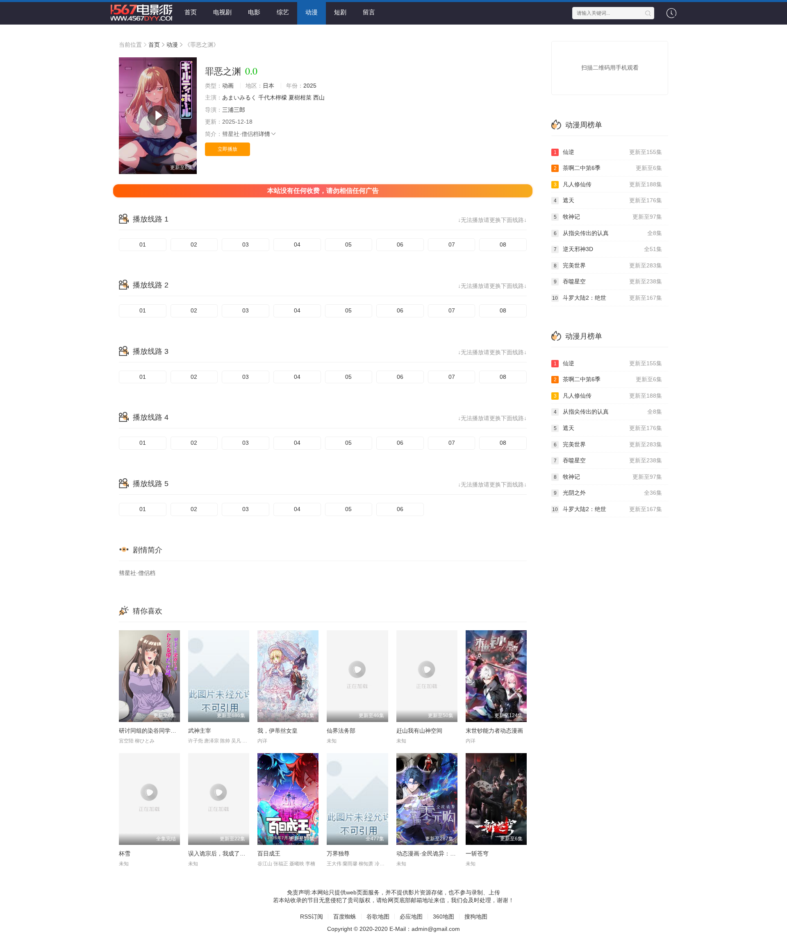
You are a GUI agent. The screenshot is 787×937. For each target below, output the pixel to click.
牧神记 (608, 216)
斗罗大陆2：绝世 (607, 297)
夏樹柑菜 (300, 97)
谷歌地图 (377, 916)
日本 (268, 85)
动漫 (311, 12)
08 (503, 244)
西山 (319, 97)
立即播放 (227, 149)
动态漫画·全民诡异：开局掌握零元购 (443, 853)
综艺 (283, 12)
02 (194, 244)
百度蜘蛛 (344, 916)
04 (297, 244)
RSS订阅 (311, 916)
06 (400, 244)
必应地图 (411, 916)
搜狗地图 (475, 916)
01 (142, 244)
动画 (228, 85)
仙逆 (608, 152)
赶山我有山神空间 (419, 730)
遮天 (608, 200)
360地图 (443, 916)
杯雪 (124, 853)
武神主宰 (199, 730)
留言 (369, 12)
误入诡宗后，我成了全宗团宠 (225, 853)
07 (451, 244)
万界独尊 (338, 853)
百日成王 (268, 853)
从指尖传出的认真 (608, 233)
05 (348, 244)
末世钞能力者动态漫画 (494, 730)
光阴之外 (608, 492)
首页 (190, 12)
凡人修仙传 (608, 184)
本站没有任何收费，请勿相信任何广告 (323, 190)
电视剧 (222, 12)
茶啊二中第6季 (608, 168)
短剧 (340, 12)
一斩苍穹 (477, 853)
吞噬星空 (608, 281)
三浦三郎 (233, 109)
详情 (264, 134)
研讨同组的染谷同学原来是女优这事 (165, 730)
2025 (309, 85)
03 (245, 244)
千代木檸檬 (272, 97)
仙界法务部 (341, 730)
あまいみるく (239, 97)
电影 (254, 12)
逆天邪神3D (608, 249)
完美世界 (608, 265)
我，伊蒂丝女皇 (277, 730)
